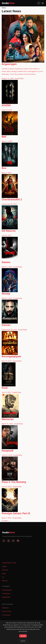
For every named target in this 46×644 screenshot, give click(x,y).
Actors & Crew (6, 611)
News (4, 573)
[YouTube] (18, 540)
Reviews (5, 580)
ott (3, 577)
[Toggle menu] (42, 3)
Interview (5, 570)
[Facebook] (4, 540)
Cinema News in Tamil (9, 563)
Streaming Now (7, 590)
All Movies (5, 608)
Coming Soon (6, 593)
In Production (6, 615)
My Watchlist (6, 597)
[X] (13, 540)
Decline (23, 641)
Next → (7, 521)
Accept (23, 636)
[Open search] (38, 3)
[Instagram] (8, 540)
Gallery (4, 566)
